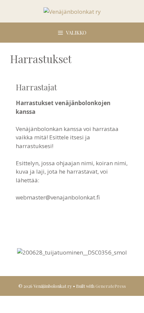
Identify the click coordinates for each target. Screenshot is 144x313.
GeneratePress (110, 286)
